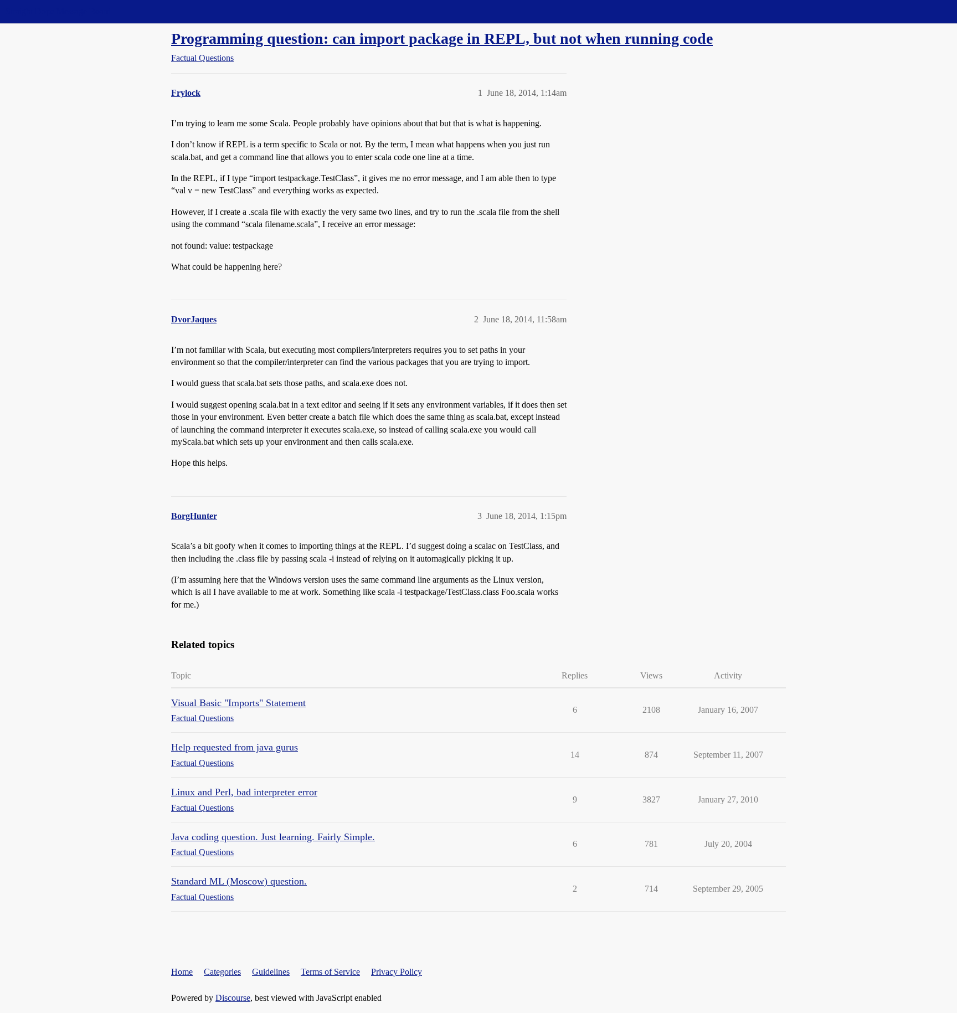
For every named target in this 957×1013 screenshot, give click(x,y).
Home (182, 971)
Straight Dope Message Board (58, 11)
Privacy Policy (396, 971)
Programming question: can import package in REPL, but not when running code (442, 38)
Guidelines (271, 971)
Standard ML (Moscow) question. (239, 881)
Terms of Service (330, 971)
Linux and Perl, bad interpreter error (244, 792)
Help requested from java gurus (234, 747)
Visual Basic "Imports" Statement (238, 702)
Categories (222, 971)
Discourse (232, 997)
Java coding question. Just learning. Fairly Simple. (273, 836)
